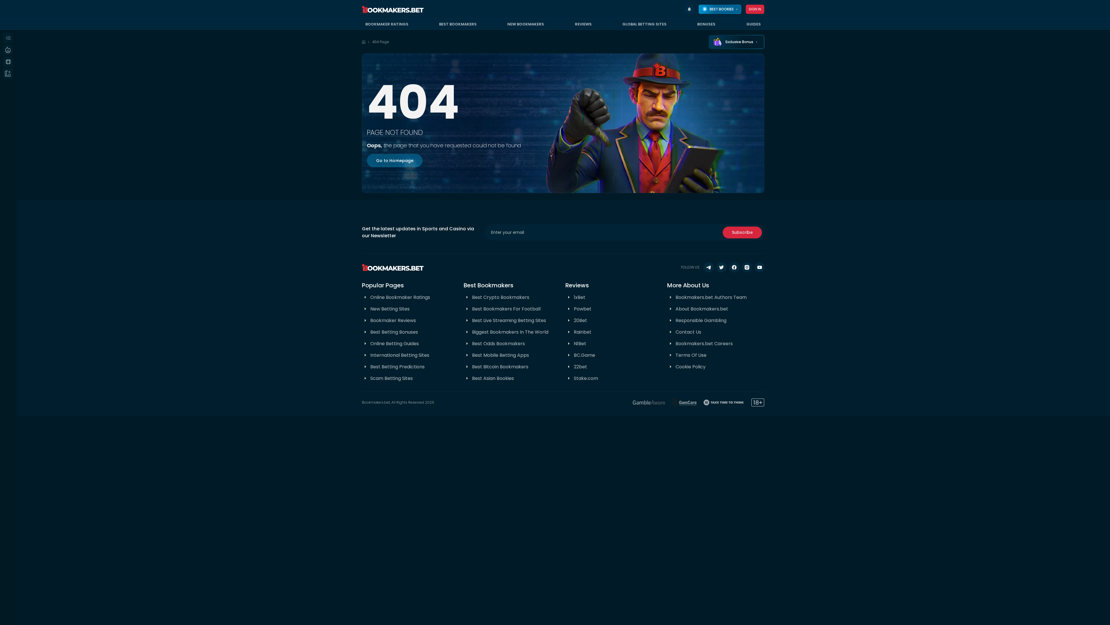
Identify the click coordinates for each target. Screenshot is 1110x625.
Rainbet (582, 332)
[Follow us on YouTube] (759, 267)
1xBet (579, 297)
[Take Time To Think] (724, 402)
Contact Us (688, 332)
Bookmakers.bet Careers (704, 343)
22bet (580, 366)
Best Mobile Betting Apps (500, 355)
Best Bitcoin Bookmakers (500, 366)
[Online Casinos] (8, 61)
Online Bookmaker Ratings (400, 297)
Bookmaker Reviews (393, 320)
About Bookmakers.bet (702, 309)
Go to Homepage (395, 160)
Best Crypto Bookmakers (500, 297)
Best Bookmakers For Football (506, 309)
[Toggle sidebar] (8, 38)
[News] (8, 73)
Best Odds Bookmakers (498, 343)
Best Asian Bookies (493, 378)
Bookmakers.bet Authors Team (711, 297)
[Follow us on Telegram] (708, 267)
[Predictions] (8, 50)
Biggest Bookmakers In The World (510, 332)
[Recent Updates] (689, 9)
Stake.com (586, 378)
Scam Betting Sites (391, 378)
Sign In (755, 9)
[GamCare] (684, 402)
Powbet (582, 309)
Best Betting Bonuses (394, 332)
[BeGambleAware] (649, 402)
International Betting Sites (399, 355)
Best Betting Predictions (397, 366)
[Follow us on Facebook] (734, 267)
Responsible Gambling (701, 320)
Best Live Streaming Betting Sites (509, 320)
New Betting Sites (390, 309)
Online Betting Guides (394, 343)
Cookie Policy (691, 366)
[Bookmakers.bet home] (393, 9)
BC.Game (584, 355)
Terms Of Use (691, 355)
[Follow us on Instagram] (747, 267)
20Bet (580, 320)
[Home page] (363, 42)
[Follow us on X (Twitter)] (721, 267)
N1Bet (580, 343)
